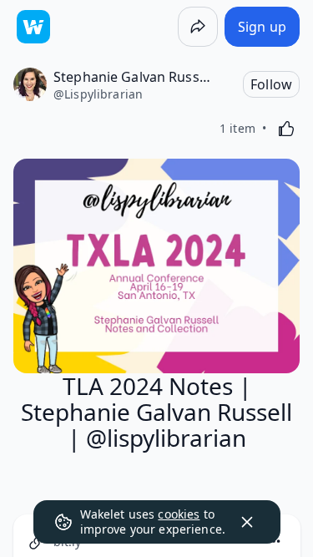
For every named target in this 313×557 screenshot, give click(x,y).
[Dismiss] (247, 522)
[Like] (286, 128)
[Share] (198, 27)
